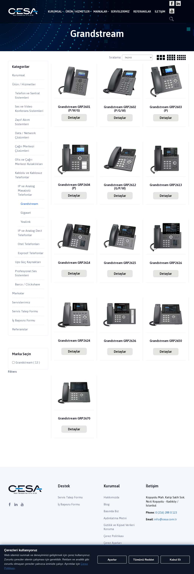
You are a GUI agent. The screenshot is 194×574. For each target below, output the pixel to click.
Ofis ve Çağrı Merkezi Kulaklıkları (29, 162)
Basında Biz (111, 511)
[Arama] (171, 19)
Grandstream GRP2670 (74, 418)
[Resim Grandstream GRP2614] (74, 236)
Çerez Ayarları (113, 542)
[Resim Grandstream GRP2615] (120, 236)
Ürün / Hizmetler (78, 11)
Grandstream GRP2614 (74, 263)
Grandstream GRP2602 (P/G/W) (120, 108)
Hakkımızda (111, 497)
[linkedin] (178, 4)
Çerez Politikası (114, 536)
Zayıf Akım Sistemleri (22, 122)
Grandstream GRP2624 (74, 340)
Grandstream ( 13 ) (28, 362)
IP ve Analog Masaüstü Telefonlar (26, 190)
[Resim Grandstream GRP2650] (166, 314)
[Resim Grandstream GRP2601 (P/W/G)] (74, 80)
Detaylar (74, 117)
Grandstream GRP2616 (166, 263)
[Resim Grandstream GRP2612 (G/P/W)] (120, 158)
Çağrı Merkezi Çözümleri (24, 148)
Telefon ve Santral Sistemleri (27, 95)
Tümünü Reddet (143, 559)
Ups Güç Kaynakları (28, 262)
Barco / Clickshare (27, 284)
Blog (107, 504)
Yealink (26, 221)
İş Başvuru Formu (23, 320)
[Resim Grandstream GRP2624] (74, 314)
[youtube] (171, 11)
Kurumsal (55, 11)
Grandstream (29, 203)
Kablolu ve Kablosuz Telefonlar (28, 175)
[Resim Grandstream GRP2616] (166, 236)
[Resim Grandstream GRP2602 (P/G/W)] (120, 80)
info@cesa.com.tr (165, 519)
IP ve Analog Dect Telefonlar (30, 233)
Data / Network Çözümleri (25, 135)
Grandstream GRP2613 (166, 185)
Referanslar (142, 11)
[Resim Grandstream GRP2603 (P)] (166, 80)
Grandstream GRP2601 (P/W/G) (74, 108)
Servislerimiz (120, 11)
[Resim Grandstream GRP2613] (166, 158)
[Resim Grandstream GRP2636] (120, 314)
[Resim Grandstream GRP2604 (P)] (74, 158)
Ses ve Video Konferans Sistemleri (29, 108)
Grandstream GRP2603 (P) (166, 108)
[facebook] (171, 4)
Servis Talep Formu (25, 311)
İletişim (160, 11)
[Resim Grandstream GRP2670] (74, 392)
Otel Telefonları (29, 244)
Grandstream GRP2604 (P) (74, 186)
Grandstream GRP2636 (120, 341)
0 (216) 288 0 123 (166, 512)
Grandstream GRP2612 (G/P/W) (120, 186)
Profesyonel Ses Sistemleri (26, 273)
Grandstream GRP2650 (166, 341)
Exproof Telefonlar (30, 253)
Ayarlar (112, 559)
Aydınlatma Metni (115, 518)
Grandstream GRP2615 (120, 263)
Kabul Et (175, 559)
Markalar (100, 11)
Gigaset (26, 212)
